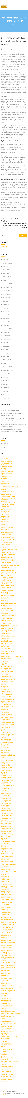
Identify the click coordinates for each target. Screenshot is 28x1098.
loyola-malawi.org (5, 686)
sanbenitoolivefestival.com (7, 699)
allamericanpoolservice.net (7, 651)
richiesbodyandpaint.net (7, 463)
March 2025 (6, 273)
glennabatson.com (5, 727)
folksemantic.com (5, 598)
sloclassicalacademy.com (7, 724)
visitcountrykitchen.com (7, 805)
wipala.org (3, 684)
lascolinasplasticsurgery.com (8, 957)
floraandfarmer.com (6, 567)
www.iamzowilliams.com (7, 988)
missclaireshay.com (6, 458)
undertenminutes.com (6, 476)
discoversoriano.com (6, 704)
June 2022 (6, 387)
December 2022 (7, 367)
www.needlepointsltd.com (7, 954)
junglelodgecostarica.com (7, 802)
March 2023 (6, 356)
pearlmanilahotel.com (6, 517)
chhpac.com (4, 1064)
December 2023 (7, 325)
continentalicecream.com (7, 734)
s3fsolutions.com (5, 569)
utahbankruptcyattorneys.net (8, 590)
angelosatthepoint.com (7, 861)
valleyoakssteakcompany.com (8, 864)
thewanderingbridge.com (7, 778)
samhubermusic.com (6, 1079)
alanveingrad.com (5, 808)
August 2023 (6, 339)
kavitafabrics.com (5, 836)
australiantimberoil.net (6, 557)
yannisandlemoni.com (6, 608)
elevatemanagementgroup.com (9, 1048)
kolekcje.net (4, 663)
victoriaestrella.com (6, 846)
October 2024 (6, 291)
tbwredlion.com (5, 1018)
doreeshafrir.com (5, 765)
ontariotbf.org (4, 499)
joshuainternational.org (7, 917)
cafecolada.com (5, 702)
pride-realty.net (5, 1038)
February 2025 (7, 277)
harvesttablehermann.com (7, 562)
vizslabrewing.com (5, 605)
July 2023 (5, 342)
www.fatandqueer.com (6, 939)
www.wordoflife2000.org (7, 593)
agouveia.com (4, 1059)
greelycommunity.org (6, 754)
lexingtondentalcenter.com (7, 645)
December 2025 (7, 263)
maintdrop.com (5, 519)
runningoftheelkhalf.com (7, 927)
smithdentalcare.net (6, 1076)
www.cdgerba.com (5, 1010)
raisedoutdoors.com (6, 587)
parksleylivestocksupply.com (8, 679)
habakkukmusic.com (6, 912)
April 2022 (6, 394)
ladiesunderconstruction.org (8, 554)
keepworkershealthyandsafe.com (9, 503)
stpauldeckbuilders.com (7, 944)
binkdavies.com (5, 737)
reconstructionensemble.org (8, 835)
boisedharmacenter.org (7, 681)
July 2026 (5, 259)
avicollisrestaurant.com (7, 853)
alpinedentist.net (5, 526)
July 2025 (5, 266)
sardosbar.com (4, 600)
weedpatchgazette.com (7, 610)
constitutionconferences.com (8, 871)
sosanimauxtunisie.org (6, 522)
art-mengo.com (5, 792)
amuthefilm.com (5, 744)
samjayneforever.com (6, 1026)
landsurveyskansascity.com (8, 942)
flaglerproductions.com (7, 731)
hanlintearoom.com (6, 1043)
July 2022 (5, 384)
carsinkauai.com (5, 1033)
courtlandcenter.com (6, 849)
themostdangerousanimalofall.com (10, 716)
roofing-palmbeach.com (7, 577)
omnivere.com (4, 478)
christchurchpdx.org (6, 739)
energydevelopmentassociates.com (10, 565)
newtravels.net (4, 489)
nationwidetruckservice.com (8, 841)
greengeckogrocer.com (7, 640)
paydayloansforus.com (6, 491)
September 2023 (7, 336)
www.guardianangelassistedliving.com (10, 1013)
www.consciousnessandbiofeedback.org (11, 987)
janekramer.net (5, 788)
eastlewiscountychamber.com (8, 721)
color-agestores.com (6, 683)
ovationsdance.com (6, 659)
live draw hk (4, 246)
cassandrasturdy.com (6, 697)
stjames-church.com (6, 762)
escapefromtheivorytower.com (8, 572)
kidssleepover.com (5, 488)
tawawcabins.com (5, 597)
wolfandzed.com (5, 975)
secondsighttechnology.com (8, 636)
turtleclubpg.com (5, 843)
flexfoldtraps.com (5, 934)
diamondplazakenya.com (7, 1016)
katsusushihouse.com (6, 752)
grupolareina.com (5, 547)
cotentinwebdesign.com (7, 550)
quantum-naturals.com (7, 1021)
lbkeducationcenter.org (6, 666)
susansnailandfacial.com (7, 919)
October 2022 (6, 374)
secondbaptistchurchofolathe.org (9, 1061)
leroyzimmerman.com (6, 1049)
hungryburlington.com (6, 783)
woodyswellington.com (6, 1001)
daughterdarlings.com (6, 466)
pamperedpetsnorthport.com (8, 615)
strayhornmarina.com (6, 729)
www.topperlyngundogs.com (8, 925)
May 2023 (5, 349)
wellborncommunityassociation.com (10, 536)
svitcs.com (3, 874)
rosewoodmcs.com (6, 982)
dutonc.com (4, 797)
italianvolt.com (4, 602)
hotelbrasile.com (5, 541)
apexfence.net (4, 1081)
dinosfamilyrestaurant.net (7, 559)
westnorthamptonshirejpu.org (8, 539)
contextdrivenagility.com (7, 770)
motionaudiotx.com (6, 1068)
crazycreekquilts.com (6, 735)
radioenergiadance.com (7, 527)
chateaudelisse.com (6, 534)
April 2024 (6, 311)
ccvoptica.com (4, 968)
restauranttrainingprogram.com (9, 650)
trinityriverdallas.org (6, 668)
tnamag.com (4, 882)
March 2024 (6, 315)
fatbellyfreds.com (5, 1003)
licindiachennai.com (6, 465)
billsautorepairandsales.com (8, 1020)
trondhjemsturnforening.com (8, 1015)
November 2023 (7, 329)
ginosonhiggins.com (6, 810)
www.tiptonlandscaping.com (8, 965)
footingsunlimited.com (6, 945)
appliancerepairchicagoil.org (8, 498)
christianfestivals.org (6, 803)
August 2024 (6, 297)
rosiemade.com (5, 617)
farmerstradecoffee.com (7, 901)
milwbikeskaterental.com (7, 815)
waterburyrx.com (5, 858)
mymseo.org (4, 1063)
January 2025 (6, 280)
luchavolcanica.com (6, 838)
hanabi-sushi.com (5, 973)
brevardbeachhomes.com (7, 570)
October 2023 (6, 332)
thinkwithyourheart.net (6, 588)
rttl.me (2, 1069)
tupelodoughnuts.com (6, 618)
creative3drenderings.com (7, 899)
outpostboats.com (5, 689)
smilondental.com (5, 631)
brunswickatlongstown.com (8, 785)
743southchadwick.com (7, 574)
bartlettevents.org (5, 544)
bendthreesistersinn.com (7, 828)
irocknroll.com (4, 592)
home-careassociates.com (7, 676)
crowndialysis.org (5, 648)
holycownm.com (5, 840)
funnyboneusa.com (6, 831)
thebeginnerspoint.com (7, 706)
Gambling (5, 214)
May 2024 (5, 308)
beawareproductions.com (7, 769)
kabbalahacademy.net (6, 630)
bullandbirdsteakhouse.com (8, 955)
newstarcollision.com (6, 633)
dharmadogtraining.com (7, 1066)
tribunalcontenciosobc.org (7, 722)
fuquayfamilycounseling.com (8, 1058)
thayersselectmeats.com (7, 886)
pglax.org (3, 820)
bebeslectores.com (6, 555)
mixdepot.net (4, 980)
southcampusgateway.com (8, 532)
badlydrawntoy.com (6, 909)
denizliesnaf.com (5, 869)
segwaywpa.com (5, 889)
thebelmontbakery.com (7, 493)
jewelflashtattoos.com (6, 509)
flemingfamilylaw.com (6, 1053)
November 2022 (7, 370)
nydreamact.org (5, 506)
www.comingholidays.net (7, 707)
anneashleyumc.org (6, 940)
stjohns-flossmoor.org (6, 830)
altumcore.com (5, 879)
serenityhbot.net (5, 916)
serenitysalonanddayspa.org (8, 471)
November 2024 (7, 287)
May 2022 (5, 391)
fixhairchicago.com (5, 868)
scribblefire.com (5, 673)
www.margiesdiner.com (7, 950)
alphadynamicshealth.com (7, 1039)
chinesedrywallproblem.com (8, 826)
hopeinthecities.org (6, 693)
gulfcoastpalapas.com (6, 891)
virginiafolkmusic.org (6, 658)
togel (4, 447)
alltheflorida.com (5, 1030)
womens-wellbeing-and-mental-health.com (12, 656)
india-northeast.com (6, 575)
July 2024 (5, 301)
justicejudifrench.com (6, 777)
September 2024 (7, 294)
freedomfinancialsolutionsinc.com (9, 932)
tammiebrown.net (5, 795)
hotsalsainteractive (14, 3)
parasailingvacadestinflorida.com (9, 1036)
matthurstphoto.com (6, 1028)
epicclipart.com (5, 516)
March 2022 (6, 398)
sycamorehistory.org (6, 983)
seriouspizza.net (5, 876)
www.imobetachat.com (7, 906)
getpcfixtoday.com (5, 511)
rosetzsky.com (4, 757)
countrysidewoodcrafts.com (8, 496)
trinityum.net (4, 995)
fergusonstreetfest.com (7, 1025)
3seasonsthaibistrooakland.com (9, 671)
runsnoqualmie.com (6, 947)
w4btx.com (4, 626)
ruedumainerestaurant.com (8, 755)
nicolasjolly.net (4, 747)
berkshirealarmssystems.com (8, 603)
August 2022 (6, 380)
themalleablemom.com (7, 780)
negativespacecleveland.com (8, 821)
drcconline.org (4, 854)
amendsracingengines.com (8, 935)
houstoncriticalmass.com (7, 714)
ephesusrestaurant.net (6, 1000)
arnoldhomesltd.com (6, 580)
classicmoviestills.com (6, 701)
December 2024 (7, 284)
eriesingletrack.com (6, 613)
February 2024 (7, 318)
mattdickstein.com (5, 907)
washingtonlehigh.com (6, 970)
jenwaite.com (4, 1046)
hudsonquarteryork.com (7, 1006)
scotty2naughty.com (6, 764)
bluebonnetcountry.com (7, 514)
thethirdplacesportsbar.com (8, 998)
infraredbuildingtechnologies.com (9, 560)
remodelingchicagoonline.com (8, 962)
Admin (14, 49)
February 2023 (7, 360)
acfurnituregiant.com (6, 474)
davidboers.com (5, 904)
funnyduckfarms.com (6, 1044)
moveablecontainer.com (7, 546)
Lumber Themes (5, 1094)
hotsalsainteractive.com (7, 470)
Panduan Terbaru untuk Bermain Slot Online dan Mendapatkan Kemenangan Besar (15, 225)
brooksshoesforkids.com (7, 884)
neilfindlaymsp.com (6, 851)
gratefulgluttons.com (6, 694)
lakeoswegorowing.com (7, 1056)
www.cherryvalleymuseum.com (9, 549)
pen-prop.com (4, 920)
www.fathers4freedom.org (7, 924)
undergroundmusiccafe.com (8, 1077)
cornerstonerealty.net (6, 985)
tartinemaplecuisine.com (7, 787)
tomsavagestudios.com (7, 655)
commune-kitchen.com (7, 742)
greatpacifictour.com (6, 845)
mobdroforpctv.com (6, 696)
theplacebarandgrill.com (7, 856)
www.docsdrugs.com (6, 949)
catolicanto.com (5, 664)
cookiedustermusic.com (7, 833)
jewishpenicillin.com (6, 653)
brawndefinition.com (6, 732)
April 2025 (6, 270)
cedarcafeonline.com (6, 473)
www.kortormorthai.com (7, 937)
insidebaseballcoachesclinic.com (9, 1031)
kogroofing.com (5, 524)
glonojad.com (4, 759)
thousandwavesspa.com (7, 848)
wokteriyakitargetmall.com (7, 643)
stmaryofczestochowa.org (7, 775)
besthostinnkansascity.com (8, 1074)
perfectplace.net (5, 669)
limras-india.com (5, 460)
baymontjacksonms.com (7, 816)
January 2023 (6, 363)
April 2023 (6, 353)
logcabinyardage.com (6, 902)
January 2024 (6, 322)
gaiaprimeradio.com (6, 793)
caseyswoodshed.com (6, 866)
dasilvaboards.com (5, 726)
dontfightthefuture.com (7, 579)
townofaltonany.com (6, 818)
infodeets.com (4, 468)
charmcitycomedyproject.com (8, 767)
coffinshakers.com (5, 773)
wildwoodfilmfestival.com (7, 537)
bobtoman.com (5, 521)
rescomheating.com (6, 1071)
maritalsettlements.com (7, 813)
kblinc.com (3, 612)
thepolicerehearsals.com (7, 717)
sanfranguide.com (5, 709)
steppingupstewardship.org (8, 967)
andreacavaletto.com (6, 678)
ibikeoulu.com (4, 772)
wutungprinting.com (6, 811)
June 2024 (6, 304)
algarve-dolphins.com (6, 807)
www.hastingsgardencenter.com (9, 990)
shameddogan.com (6, 896)
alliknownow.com (5, 719)
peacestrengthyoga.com (7, 930)
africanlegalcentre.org (6, 750)
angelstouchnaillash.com (7, 628)
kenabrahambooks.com (7, 740)
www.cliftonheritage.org (7, 958)
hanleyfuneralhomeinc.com (8, 622)
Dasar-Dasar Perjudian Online (11, 410)
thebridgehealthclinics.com (7, 892)
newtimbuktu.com (5, 481)
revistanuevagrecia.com (7, 760)
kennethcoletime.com (6, 782)
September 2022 (7, 377)
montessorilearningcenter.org (8, 1023)
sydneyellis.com (5, 646)
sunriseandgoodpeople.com (8, 825)
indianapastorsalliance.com (8, 863)
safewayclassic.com (6, 494)
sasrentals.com (5, 635)
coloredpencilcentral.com (7, 582)
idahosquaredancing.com (7, 595)
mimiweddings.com (6, 1072)
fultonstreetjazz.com (6, 542)
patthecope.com (5, 873)
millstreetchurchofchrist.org (8, 1034)
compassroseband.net (6, 878)
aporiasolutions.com (6, 887)
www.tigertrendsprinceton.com (8, 922)
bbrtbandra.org (5, 512)
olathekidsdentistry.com (7, 620)
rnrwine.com (4, 1054)
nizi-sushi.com (4, 790)
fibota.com (3, 1008)
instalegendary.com (6, 501)
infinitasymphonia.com (6, 749)
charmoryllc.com (5, 711)
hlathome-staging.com (6, 641)
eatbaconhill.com (5, 484)
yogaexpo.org (4, 674)
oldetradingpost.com (6, 552)
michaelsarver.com (5, 638)
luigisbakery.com (5, 972)
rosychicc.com (4, 688)
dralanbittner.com (5, 607)
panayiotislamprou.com (7, 531)
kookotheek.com (5, 529)
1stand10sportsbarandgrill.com (9, 625)
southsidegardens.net (6, 993)
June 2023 (6, 346)
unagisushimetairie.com (7, 508)
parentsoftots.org (5, 897)
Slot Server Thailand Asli (17, 116)
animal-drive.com (5, 881)
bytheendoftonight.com (7, 691)
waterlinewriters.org (6, 894)
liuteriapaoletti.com (6, 823)
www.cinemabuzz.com (6, 978)
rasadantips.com (5, 479)
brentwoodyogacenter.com (7, 963)
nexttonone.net (5, 914)
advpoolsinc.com (5, 859)
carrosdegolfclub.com (6, 564)
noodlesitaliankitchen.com (7, 504)
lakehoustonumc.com (6, 911)
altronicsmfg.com (5, 483)
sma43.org (3, 960)
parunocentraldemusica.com (8, 1011)
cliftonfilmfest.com (6, 584)
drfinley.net (4, 1051)
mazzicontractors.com (6, 996)
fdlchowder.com (5, 952)
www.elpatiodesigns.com (7, 1005)
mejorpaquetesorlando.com (8, 623)
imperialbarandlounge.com (7, 585)
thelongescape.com (6, 798)
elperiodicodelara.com (6, 461)
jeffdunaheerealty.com (6, 929)
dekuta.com (4, 977)
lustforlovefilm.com (6, 745)
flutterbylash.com (5, 1041)
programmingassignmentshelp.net (9, 486)
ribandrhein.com (5, 661)
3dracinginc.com (5, 712)
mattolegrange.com (6, 800)
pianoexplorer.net (5, 992)
